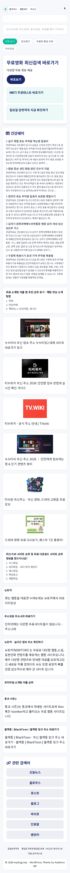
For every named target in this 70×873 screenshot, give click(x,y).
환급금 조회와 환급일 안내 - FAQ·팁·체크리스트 (42, 848)
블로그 (35, 803)
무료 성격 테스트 (35, 853)
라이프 (35, 814)
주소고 (33, 8)
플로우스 (35, 782)
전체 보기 (10, 41)
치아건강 (9, 48)
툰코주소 (13, 8)
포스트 (35, 793)
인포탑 (35, 824)
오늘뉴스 (35, 772)
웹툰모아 (23, 8)
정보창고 (25, 41)
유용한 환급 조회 (44, 41)
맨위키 (35, 834)
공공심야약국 (13, 848)
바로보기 (15, 79)
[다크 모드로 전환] (65, 8)
